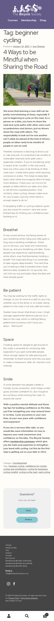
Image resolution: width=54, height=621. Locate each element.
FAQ (7, 550)
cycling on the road (28, 472)
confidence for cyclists (36, 466)
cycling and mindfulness (15, 469)
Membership (28, 20)
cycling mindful (10, 472)
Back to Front (16, 601)
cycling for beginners (38, 469)
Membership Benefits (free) (16, 566)
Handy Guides (11, 548)
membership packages (22, 442)
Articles (8, 545)
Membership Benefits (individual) (18, 561)
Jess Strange (39, 47)
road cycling (44, 472)
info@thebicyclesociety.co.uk (16, 574)
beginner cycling (16, 466)
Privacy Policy (13, 598)
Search (27, 616)
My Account (10, 558)
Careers (8, 553)
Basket (41, 613)
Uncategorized (20, 463)
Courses (13, 20)
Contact (8, 556)
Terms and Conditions (29, 598)
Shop (43, 20)
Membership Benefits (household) (18, 563)
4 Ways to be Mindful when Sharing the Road (25, 59)
